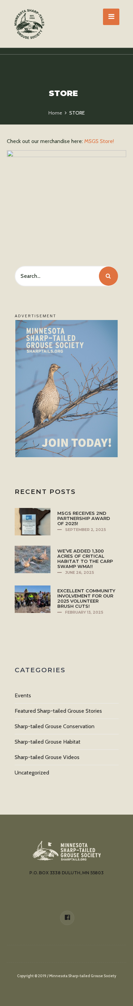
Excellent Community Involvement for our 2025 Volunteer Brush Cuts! (86, 598)
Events (23, 695)
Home (55, 113)
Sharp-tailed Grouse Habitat (47, 741)
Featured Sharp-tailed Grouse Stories (58, 711)
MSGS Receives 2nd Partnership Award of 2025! (83, 518)
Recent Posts (45, 492)
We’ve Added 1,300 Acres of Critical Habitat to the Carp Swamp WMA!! (85, 558)
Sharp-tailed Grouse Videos (47, 757)
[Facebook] (67, 918)
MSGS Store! (99, 141)
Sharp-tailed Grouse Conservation (54, 726)
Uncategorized (32, 772)
